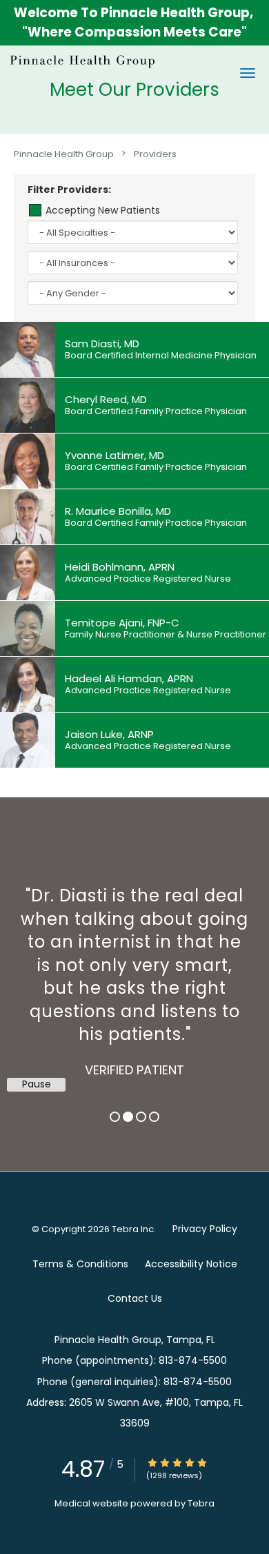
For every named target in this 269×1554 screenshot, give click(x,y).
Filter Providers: (69, 189)
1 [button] (115, 1117)
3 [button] (141, 1117)
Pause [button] (36, 1084)
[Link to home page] (108, 60)
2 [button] (128, 1117)
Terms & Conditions (80, 1264)
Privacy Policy (204, 1229)
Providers (155, 153)
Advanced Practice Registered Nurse (148, 578)
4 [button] (154, 1117)
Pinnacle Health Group (64, 153)
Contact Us (135, 1298)
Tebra (201, 1503)
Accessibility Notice (191, 1264)
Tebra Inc (133, 1229)
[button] (247, 73)
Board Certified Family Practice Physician (156, 411)
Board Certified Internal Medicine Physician (161, 355)
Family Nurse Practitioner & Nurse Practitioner (165, 634)
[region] (134, 970)
